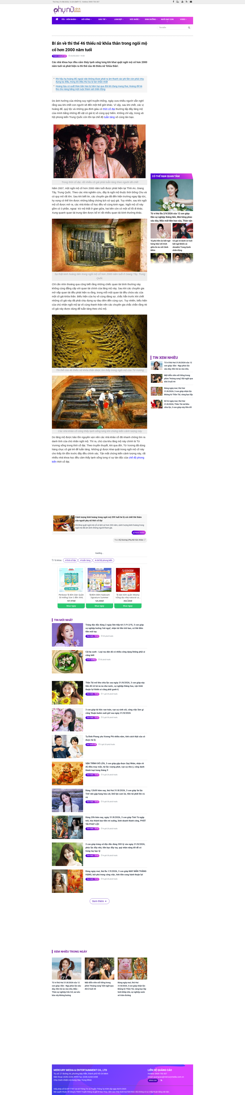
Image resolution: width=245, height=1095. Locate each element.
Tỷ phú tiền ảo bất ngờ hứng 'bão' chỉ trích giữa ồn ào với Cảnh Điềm (160, 245)
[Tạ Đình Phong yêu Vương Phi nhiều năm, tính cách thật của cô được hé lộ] (67, 746)
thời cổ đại (109, 109)
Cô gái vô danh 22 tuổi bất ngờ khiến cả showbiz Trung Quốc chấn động (182, 245)
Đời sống (86, 19)
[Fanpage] (174, 1)
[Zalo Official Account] (178, 1)
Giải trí (102, 19)
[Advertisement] (99, 488)
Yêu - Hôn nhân (68, 19)
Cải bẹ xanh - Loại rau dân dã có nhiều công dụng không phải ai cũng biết (115, 653)
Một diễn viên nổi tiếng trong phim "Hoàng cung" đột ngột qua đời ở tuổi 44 (99, 985)
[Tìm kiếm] (189, 27)
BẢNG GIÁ (153, 1080)
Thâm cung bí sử (59, 56)
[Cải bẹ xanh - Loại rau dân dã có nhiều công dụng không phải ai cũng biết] (67, 661)
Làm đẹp (118, 19)
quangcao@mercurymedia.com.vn (168, 1077)
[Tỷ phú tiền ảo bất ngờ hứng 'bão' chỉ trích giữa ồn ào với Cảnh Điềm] (161, 230)
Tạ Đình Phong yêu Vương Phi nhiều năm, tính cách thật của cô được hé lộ (115, 738)
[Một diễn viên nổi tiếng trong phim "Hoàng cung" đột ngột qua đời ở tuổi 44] (99, 969)
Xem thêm (139, 532)
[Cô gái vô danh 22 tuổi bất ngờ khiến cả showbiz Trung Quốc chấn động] (183, 230)
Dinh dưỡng (150, 19)
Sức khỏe (134, 19)
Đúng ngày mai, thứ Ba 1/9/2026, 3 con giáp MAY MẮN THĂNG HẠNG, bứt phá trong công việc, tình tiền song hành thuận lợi (115, 873)
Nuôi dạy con (167, 19)
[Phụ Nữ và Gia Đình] (67, 10)
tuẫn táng (109, 117)
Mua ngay (71, 605)
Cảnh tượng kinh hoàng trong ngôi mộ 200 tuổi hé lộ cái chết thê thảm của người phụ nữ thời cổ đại (108, 519)
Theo (128, 540)
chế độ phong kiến (104, 560)
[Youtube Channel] (183, 1)
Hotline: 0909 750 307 (90, 2)
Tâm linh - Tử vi (92, 636)
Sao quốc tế (91, 744)
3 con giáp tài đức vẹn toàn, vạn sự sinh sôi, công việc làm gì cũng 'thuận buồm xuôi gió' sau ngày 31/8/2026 (114, 711)
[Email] (191, 1)
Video (183, 19)
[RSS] (187, 1)
